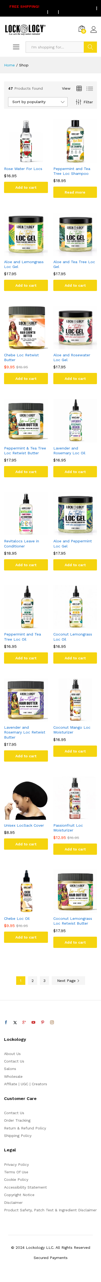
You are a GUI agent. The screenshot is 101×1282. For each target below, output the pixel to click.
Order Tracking (17, 1120)
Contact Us (14, 1061)
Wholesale (13, 1076)
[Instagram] (52, 1022)
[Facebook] (6, 1023)
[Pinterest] (42, 1023)
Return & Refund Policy (25, 1128)
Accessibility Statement (25, 1187)
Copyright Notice (19, 1195)
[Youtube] (33, 1023)
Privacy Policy (16, 1164)
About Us (12, 1054)
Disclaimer (13, 1202)
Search (90, 47)
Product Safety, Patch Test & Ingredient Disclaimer (50, 1210)
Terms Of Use (16, 1172)
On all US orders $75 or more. (46, 8)
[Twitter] (15, 1023)
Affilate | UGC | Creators (25, 1084)
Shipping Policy (18, 1135)
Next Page (67, 980)
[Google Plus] (24, 1023)
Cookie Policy (16, 1179)
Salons (10, 1069)
